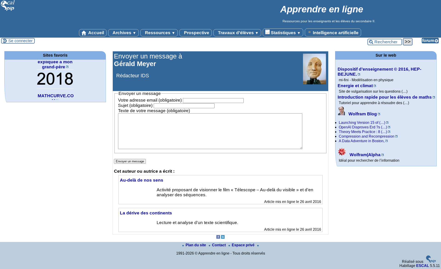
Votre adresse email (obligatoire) (150, 100)
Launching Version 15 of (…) (362, 123)
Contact (219, 245)
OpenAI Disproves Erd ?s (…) (363, 127)
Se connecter (20, 41)
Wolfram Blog (362, 113)
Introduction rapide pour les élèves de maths (385, 97)
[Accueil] (8, 10)
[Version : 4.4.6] (431, 261)
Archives (124, 32)
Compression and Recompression (366, 136)
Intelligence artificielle (335, 32)
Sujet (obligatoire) (135, 105)
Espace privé (243, 245)
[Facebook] (218, 237)
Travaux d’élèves (238, 32)
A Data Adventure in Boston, (361, 141)
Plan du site (196, 245)
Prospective (196, 32)
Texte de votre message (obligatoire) (154, 110)
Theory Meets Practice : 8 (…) (363, 132)
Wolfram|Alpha (364, 154)
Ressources (159, 32)
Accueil (95, 32)
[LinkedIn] (223, 237)
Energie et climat (355, 85)
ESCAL (422, 266)
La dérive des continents (146, 213)
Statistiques (285, 32)
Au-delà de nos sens (141, 180)
